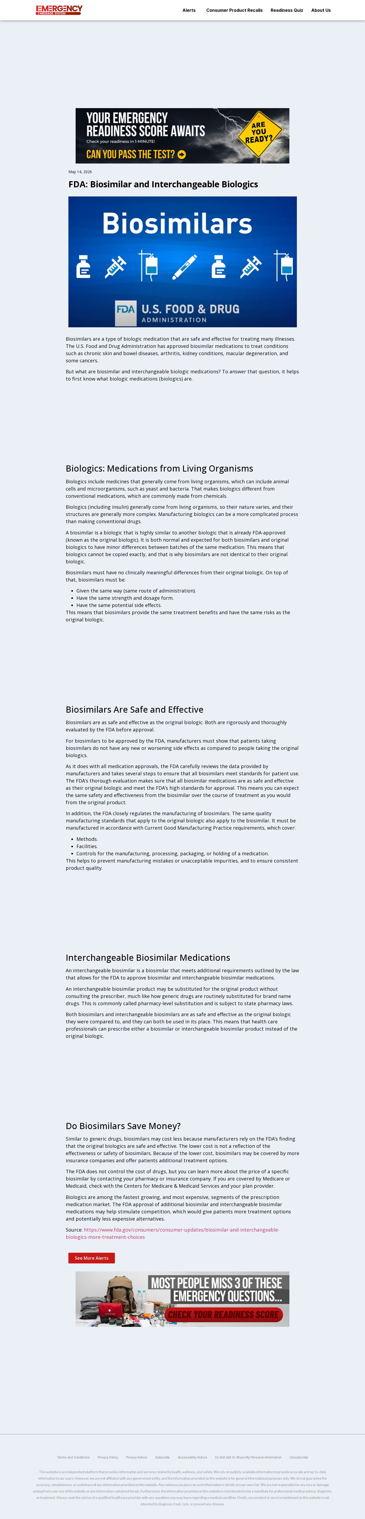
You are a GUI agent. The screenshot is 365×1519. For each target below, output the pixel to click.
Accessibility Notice (192, 1457)
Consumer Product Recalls (234, 10)
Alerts (189, 10)
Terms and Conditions (73, 1457)
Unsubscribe (299, 1457)
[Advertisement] (182, 59)
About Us (321, 10)
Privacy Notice (136, 1457)
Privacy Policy (108, 1457)
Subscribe (162, 1457)
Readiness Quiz (287, 10)
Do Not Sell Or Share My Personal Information (248, 1457)
